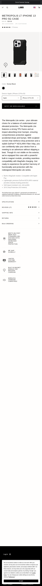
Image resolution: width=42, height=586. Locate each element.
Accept (21, 581)
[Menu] (2, 7)
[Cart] (39, 7)
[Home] (21, 7)
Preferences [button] (11, 577)
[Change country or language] (34, 7)
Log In (6, 554)
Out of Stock (34, 5)
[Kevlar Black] (3, 88)
